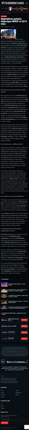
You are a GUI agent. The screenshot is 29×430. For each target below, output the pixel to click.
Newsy (2, 390)
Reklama (2, 406)
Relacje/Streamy (18, 392)
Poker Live (2, 396)
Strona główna (3, 13)
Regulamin (2, 408)
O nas (2, 403)
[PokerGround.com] (13, 3)
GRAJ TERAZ (24, 326)
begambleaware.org (12, 370)
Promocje (2, 392)
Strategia (17, 394)
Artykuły (17, 390)
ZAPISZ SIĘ (4, 422)
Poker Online (3, 394)
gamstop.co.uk (21, 370)
